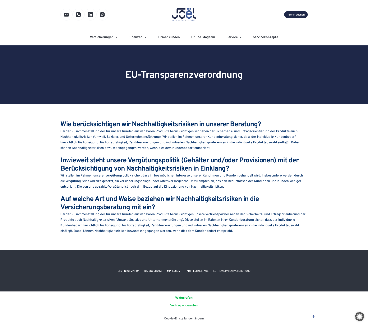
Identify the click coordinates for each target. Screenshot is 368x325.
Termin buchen (296, 14)
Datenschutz (153, 270)
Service (232, 37)
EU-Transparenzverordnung (232, 270)
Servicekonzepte (265, 37)
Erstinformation (129, 270)
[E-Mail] (66, 15)
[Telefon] (78, 15)
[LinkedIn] (90, 15)
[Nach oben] (313, 316)
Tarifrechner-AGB (197, 270)
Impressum (174, 270)
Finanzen (135, 37)
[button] (359, 316)
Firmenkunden (169, 37)
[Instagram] (102, 15)
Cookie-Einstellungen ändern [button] (184, 318)
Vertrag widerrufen (184, 305)
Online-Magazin (203, 37)
